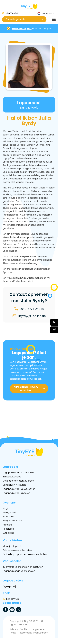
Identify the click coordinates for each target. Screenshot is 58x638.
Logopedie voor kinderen (16, 493)
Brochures (8, 516)
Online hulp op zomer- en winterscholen (25, 554)
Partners (7, 524)
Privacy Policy (14, 631)
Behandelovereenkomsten (17, 550)
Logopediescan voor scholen (19, 472)
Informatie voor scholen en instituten (23, 567)
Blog (5, 508)
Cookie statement (26, 631)
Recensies (8, 528)
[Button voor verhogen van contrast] (54, 322)
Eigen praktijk (10, 586)
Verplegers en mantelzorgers (18, 480)
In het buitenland (12, 476)
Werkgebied (9, 512)
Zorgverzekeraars (12, 520)
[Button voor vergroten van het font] (54, 329)
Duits (23, 108)
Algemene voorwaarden (40, 631)
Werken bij (8, 533)
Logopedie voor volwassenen (19, 489)
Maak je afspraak (12, 546)
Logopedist (29, 103)
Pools (34, 108)
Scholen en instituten (14, 484)
